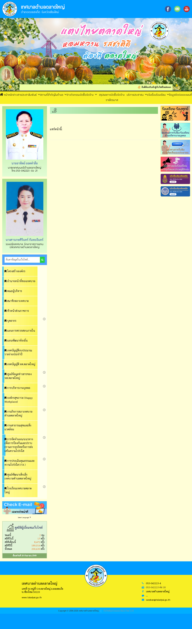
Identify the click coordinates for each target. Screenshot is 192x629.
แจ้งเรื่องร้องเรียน (157, 95)
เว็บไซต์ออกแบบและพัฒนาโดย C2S (118, 611)
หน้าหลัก (8, 95)
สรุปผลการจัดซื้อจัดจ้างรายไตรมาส (112, 97)
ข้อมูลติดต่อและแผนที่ (180, 95)
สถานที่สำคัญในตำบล (52, 95)
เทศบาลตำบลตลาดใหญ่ (158, 591)
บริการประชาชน (136, 95)
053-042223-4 (153, 583)
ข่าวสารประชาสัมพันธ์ (25, 95)
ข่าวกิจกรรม (73, 95)
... (147, 595)
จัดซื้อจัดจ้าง (87, 95)
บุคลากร (11, 320)
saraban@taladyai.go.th (158, 599)
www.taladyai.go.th (32, 597)
